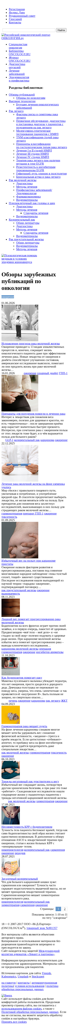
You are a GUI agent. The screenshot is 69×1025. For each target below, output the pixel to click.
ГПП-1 (63, 373)
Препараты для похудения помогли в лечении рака (33, 413)
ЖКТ (64, 700)
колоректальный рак (27, 440)
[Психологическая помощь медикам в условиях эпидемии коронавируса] (19, 262)
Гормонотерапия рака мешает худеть (24, 726)
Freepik (46, 973)
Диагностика (24, 183)
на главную (8, 982)
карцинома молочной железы (19, 648)
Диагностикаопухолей (17, 66)
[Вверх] (6, 995)
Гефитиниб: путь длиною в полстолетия (41, 173)
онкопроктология (12, 849)
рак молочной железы (15, 752)
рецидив (20, 853)
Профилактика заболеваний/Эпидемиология (34, 191)
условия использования (29, 986)
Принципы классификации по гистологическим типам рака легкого (41, 145)
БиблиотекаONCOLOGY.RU (20, 52)
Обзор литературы (27, 222)
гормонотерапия (11, 513)
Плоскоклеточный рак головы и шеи (32, 203)
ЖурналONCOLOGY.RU (20, 59)
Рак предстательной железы (26, 239)
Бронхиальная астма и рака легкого (38, 176)
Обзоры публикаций (22, 94)
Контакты (15, 22)
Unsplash (23, 976)
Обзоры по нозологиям (30, 97)
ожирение (30, 373)
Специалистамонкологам (18, 46)
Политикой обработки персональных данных (30, 1011)
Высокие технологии (22, 101)
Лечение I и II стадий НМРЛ (34, 150)
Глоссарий (15, 19)
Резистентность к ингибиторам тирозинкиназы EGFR (35, 168)
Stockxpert (38, 976)
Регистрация (17, 9)
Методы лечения (26, 186)
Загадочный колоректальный (19, 878)
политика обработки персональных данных (29, 987)
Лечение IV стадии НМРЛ (32, 157)
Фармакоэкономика (28, 196)
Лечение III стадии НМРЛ (32, 153)
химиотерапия (45, 801)
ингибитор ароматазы (49, 652)
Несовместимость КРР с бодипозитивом (26, 826)
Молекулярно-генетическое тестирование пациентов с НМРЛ (37, 132)
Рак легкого (16, 111)
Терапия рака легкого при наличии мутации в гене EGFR (38, 162)
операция (45, 648)
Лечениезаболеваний (17, 72)
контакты (24, 982)
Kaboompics (8, 976)
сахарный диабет (47, 373)
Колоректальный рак (22, 219)
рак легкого (53, 700)
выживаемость (10, 593)
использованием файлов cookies (21, 1008)
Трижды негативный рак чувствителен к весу (30, 781)
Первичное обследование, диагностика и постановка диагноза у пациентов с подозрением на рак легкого (41, 124)
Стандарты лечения (36, 213)
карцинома (47, 440)
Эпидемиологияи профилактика (19, 79)
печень (13, 700)
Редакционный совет (22, 15)
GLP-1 (9, 440)
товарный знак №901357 (41, 928)
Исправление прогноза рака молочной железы (30, 343)
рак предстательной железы (18, 590)
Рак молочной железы (22, 180)
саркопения (57, 849)
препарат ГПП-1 (33, 513)
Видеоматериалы (27, 199)
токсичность (9, 516)
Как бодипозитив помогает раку (21, 677)
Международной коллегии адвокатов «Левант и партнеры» (30, 952)
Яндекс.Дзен (17, 12)
